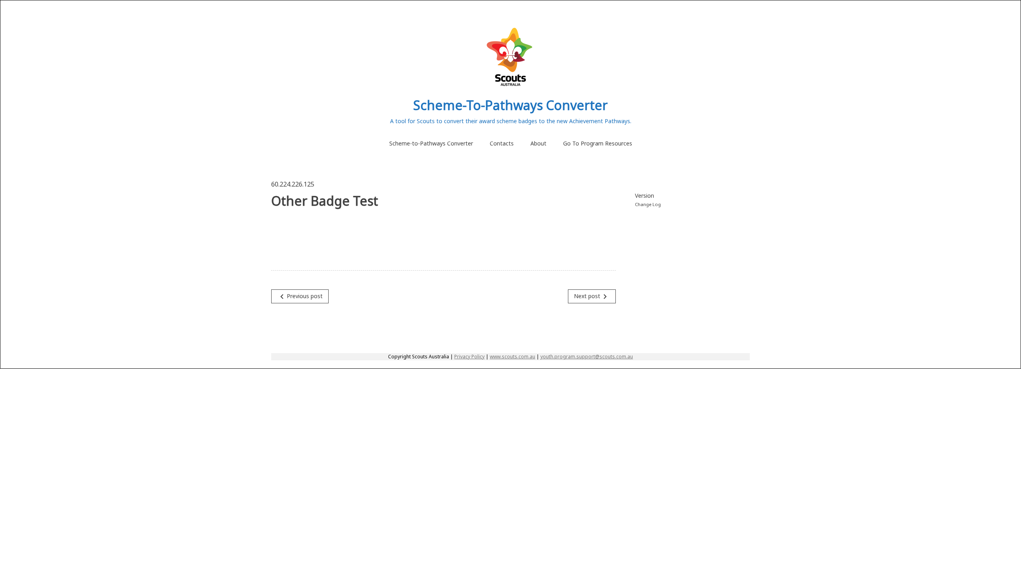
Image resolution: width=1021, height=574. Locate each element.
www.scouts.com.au (512, 356)
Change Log (648, 204)
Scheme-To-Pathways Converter (510, 105)
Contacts (502, 143)
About (538, 143)
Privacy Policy (469, 356)
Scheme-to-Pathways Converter (431, 143)
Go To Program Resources (597, 143)
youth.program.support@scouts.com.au (586, 356)
